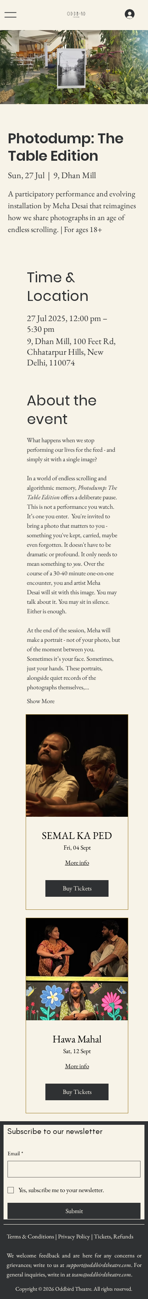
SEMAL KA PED (77, 835)
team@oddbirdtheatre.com (101, 1274)
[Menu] (21, 15)
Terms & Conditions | (32, 1236)
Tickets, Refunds (113, 1236)
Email (15, 1153)
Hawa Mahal (76, 1039)
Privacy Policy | (76, 1236)
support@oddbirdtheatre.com (98, 1265)
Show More (40, 701)
